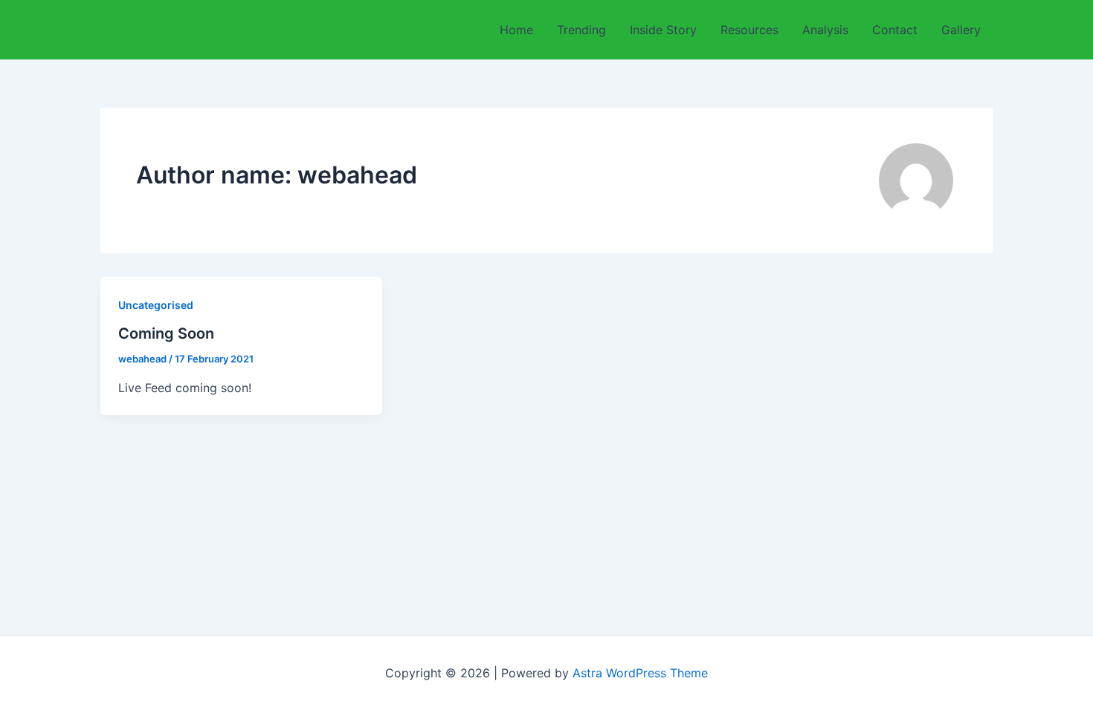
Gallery (961, 29)
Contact (895, 29)
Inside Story (663, 29)
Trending (581, 29)
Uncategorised (155, 305)
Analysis (825, 29)
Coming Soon (166, 333)
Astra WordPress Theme (640, 672)
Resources (749, 29)
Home (516, 29)
